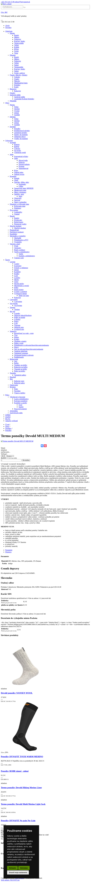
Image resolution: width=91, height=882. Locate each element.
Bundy (16, 35)
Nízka (16, 107)
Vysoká (16, 111)
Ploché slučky (19, 284)
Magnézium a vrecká (21, 286)
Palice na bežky (19, 371)
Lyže (16, 323)
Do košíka (26, 460)
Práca (7, 395)
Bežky (16, 363)
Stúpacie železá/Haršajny (23, 315)
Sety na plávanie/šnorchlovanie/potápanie (28, 349)
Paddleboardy (19, 357)
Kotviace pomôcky (21, 401)
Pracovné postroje (20, 409)
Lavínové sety (19, 329)
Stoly (20, 196)
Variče (21, 254)
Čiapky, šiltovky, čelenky (18, 75)
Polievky (22, 162)
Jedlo (11, 154)
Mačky (16, 280)
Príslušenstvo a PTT (21, 240)
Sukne (16, 65)
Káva (16, 170)
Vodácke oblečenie (20, 351)
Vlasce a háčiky (19, 393)
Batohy (12, 216)
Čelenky (17, 77)
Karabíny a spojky (20, 403)
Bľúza (16, 49)
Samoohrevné (23, 168)
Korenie (21, 166)
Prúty (16, 389)
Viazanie (17, 325)
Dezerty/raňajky (24, 164)
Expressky (18, 266)
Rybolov (13, 387)
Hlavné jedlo (23, 160)
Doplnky (13, 127)
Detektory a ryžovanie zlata (19, 204)
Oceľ (20, 405)
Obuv (7, 103)
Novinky (8, 27)
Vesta (16, 53)
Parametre (8, 550)
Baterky (17, 144)
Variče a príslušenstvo (21, 252)
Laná (16, 276)
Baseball (13, 377)
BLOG (7, 419)
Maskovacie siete (20, 190)
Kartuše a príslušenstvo (27, 256)
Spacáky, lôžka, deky (21, 182)
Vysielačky (18, 242)
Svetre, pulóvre (19, 73)
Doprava (8, 552)
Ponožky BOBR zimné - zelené (15, 771)
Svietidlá (13, 143)
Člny (16, 335)
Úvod (7, 424)
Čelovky (17, 148)
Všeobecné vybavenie (17, 397)
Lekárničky (18, 212)
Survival (17, 200)
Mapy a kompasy (20, 192)
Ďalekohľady (14, 230)
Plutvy (16, 347)
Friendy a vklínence (21, 268)
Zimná (16, 113)
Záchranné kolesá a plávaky (24, 355)
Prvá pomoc (14, 210)
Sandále (17, 115)
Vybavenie (9, 141)
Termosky (17, 248)
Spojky (21, 407)
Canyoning (14, 299)
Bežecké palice (19, 383)
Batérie (16, 146)
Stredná (17, 109)
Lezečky (17, 278)
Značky (8, 417)
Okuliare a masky (20, 341)
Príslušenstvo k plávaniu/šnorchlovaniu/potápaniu (31, 345)
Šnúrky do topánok (21, 135)
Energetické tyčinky (21, 156)
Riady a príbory (19, 250)
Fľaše (16, 246)
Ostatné (17, 214)
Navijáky (17, 391)
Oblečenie (8, 31)
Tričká (16, 45)
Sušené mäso (18, 172)
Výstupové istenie (20, 294)
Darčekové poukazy (17, 232)
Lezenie (12, 262)
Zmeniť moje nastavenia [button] (18, 872)
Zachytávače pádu (16, 413)
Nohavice (17, 39)
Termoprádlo (18, 67)
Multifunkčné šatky (21, 83)
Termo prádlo (19, 43)
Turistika (13, 373)
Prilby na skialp (19, 317)
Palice (16, 321)
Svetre (16, 51)
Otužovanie (14, 385)
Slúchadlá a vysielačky (18, 236)
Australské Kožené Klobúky (24, 99)
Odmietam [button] (24, 868)
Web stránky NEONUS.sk (10, 880)
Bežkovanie (14, 359)
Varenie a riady (15, 244)
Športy (7, 260)
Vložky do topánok (21, 139)
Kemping (13, 176)
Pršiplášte (13, 101)
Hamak (16, 178)
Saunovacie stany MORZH (23, 188)
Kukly (16, 87)
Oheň (16, 180)
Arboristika (14, 411)
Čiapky (16, 79)
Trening (12, 307)
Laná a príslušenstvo (21, 399)
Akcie (7, 25)
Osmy (16, 282)
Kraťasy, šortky (19, 41)
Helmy (16, 337)
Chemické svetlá (20, 152)
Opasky (12, 93)
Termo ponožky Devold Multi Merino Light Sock (23, 804)
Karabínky (13, 234)
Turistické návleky (20, 133)
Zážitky (8, 415)
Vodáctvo (13, 331)
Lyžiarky (17, 319)
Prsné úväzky (19, 290)
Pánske (12, 33)
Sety (15, 361)
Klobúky (17, 85)
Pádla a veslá (18, 343)
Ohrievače (17, 198)
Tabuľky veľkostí (11, 421)
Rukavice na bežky (21, 367)
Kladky (16, 274)
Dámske (13, 55)
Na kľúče (17, 150)
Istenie (16, 270)
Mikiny (16, 37)
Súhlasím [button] (12, 868)
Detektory (17, 208)
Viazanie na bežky (20, 369)
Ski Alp (12, 311)
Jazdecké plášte (15, 95)
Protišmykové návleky (22, 131)
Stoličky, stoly (19, 194)
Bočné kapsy (18, 222)
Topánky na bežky (20, 365)
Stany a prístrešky (20, 202)
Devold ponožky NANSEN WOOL (17, 693)
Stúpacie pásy (19, 327)
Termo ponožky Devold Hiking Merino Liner (21, 787)
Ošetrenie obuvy (20, 137)
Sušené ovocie (19, 174)
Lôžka (21, 186)
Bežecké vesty (19, 381)
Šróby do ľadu (24, 296)
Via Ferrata (14, 303)
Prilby (16, 288)
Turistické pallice (20, 375)
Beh (11, 379)
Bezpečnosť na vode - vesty (24, 333)
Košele (16, 47)
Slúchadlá (17, 238)
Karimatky (22, 184)
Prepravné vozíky (20, 224)
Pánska (12, 105)
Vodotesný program (21, 353)
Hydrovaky (18, 220)
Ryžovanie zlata (19, 206)
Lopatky (17, 313)
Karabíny (17, 272)
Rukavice (13, 89)
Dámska (13, 117)
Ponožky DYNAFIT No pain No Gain (18, 820)
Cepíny (16, 264)
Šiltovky (17, 81)
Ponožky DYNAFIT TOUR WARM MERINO (22, 756)
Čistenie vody (19, 258)
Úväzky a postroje (20, 292)
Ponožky (17, 129)
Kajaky (16, 339)
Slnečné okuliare (15, 226)
